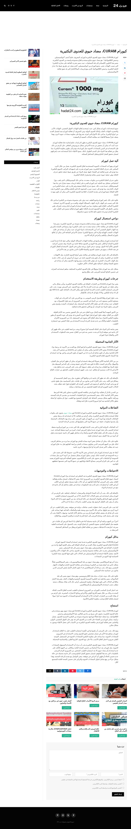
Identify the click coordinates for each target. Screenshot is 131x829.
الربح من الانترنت (77, 5)
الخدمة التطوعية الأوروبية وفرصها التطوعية (17, 106)
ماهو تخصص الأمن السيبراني (18, 61)
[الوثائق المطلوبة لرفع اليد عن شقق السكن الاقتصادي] (34, 86)
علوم (38, 210)
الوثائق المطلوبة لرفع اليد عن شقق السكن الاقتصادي (16, 84)
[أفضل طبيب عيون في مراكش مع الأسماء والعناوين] (58, 691)
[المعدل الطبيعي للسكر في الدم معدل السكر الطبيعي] (114, 691)
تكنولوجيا (37, 194)
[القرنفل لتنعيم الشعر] (34, 130)
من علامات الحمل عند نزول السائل (16, 138)
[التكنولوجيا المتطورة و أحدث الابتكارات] (34, 53)
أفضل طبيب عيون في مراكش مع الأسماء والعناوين (60, 702)
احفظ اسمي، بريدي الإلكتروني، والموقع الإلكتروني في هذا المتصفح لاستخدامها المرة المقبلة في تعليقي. (91, 779)
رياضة (38, 200)
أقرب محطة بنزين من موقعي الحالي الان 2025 (16, 150)
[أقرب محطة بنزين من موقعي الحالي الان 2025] (34, 152)
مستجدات (89, 5)
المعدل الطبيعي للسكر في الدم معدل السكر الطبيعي (116, 702)
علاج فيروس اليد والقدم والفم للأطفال (89, 730)
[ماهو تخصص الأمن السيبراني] (34, 64)
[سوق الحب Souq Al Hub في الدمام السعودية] (34, 119)
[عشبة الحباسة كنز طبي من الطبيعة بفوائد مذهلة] (34, 97)
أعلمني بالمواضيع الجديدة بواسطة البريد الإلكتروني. (107, 788)
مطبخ (38, 217)
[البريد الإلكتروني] (125, 78)
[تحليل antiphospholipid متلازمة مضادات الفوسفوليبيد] (58, 719)
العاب (38, 181)
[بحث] (5, 5)
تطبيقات (37, 187)
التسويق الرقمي (35, 174)
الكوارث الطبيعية (35, 184)
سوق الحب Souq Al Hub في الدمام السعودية (16, 117)
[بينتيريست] (125, 73)
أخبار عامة (37, 168)
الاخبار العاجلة (55, 5)
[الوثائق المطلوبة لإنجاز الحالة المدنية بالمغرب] (34, 75)
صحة (97, 5)
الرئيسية (105, 5)
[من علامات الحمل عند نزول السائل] (34, 141)
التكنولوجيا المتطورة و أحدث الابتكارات (15, 50)
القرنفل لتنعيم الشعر (20, 127)
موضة (38, 220)
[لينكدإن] (125, 68)
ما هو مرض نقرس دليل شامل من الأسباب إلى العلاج (115, 730)
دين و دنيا (37, 197)
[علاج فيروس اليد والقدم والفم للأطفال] (86, 719)
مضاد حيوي (68, 413)
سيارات (37, 204)
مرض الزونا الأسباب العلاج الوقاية (88, 701)
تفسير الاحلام (36, 190)
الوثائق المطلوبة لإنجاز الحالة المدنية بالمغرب (16, 73)
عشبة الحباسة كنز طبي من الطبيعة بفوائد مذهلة (16, 95)
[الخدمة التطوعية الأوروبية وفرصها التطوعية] (34, 108)
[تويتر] (125, 63)
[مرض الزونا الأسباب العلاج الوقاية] (86, 691)
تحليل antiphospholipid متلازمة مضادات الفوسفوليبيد (59, 730)
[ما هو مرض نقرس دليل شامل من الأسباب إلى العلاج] (114, 719)
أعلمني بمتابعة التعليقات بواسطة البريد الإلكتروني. (107, 784)
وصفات (66, 5)
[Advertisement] (65, 27)
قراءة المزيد (122, 707)
